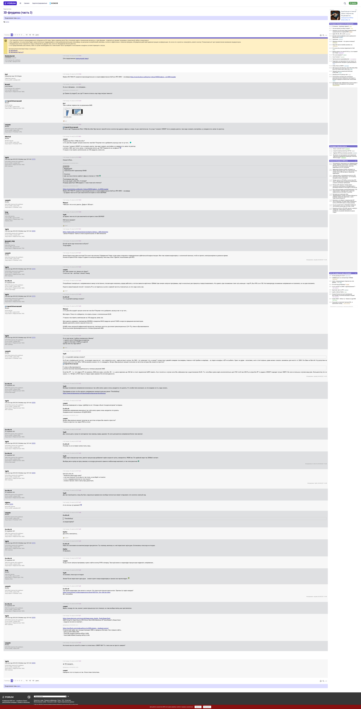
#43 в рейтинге (16, 88)
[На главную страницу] (10, 3)
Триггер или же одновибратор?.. (341, 59)
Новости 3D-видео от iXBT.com (339, 161)
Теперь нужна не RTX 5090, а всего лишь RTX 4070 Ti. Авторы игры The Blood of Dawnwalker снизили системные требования (345, 181)
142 (30, 35)
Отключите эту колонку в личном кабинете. (341, 306)
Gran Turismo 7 (336, 57)
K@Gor (66, 537)
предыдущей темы (82, 58)
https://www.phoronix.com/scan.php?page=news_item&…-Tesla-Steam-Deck (86, 618)
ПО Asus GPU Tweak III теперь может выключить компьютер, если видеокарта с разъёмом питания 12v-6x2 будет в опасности (345, 186)
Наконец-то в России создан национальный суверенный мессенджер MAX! (344, 31)
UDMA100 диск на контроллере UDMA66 (342, 277)
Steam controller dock (339, 149)
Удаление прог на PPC (338, 290)
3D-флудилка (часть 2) (16, 52)
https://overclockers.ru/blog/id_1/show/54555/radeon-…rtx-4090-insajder (153, 77)
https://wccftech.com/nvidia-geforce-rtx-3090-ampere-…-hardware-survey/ (86, 628)
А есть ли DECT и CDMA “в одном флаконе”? (343, 286)
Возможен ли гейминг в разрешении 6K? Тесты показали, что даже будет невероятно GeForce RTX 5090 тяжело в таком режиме (344, 201)
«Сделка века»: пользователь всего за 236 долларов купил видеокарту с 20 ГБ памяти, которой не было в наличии (344, 177)
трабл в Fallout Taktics (338, 292)
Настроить (207, 707)
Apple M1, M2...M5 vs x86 (339, 34)
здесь (18, 18)
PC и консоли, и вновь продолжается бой (344, 48)
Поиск (59, 700)
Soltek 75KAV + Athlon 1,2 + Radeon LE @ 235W (344, 298)
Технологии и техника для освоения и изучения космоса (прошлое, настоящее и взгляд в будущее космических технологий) (344, 78)
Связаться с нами (38, 700)
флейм (7, 22)
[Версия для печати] (320, 35)
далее (37, 35)
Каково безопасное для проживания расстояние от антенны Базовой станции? (343, 294)
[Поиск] (345, 3)
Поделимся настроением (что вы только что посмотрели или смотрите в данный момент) (344, 61)
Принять (198, 707)
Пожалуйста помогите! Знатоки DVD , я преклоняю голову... (342, 303)
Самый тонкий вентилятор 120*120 (342, 151)
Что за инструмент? (338, 55)
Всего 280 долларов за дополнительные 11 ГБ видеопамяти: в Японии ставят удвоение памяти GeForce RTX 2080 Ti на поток (345, 191)
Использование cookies (40, 702)
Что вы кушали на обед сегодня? (341, 28)
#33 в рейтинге (19, 285)
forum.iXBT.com (69, 704)
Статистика (68, 700)
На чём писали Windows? (339, 284)
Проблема (335, 39)
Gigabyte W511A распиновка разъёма (342, 153)
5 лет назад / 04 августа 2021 (72, 55)
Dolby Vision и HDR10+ (338, 65)
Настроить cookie (52, 702)
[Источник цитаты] (85, 141)
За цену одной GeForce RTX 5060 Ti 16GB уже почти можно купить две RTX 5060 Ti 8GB (344, 205)
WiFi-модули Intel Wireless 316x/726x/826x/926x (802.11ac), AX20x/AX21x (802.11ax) (345, 68)
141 (27, 35)
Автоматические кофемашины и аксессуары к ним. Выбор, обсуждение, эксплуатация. (345, 83)
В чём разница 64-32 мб (338, 275)
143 (33, 35)
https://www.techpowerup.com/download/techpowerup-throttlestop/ (84, 393)
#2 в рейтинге (19, 161)
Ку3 (66, 121)
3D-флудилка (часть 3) (18, 12)
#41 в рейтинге (19, 128)
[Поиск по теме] (323, 35)
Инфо (324, 55)
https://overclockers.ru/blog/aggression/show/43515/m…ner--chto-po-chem (86, 592)
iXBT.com (36, 704)
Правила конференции (50, 700)
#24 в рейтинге (16, 60)
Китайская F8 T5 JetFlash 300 (340, 74)
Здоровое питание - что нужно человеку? (344, 41)
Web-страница (9, 166)
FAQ (63, 700)
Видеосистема (7, 9)
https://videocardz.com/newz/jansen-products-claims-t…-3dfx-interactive (85, 232)
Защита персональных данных (65, 702)
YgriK (66, 225)
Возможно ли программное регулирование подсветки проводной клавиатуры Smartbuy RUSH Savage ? (345, 156)
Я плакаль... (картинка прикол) (341, 26)
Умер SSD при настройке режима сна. (343, 44)
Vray (66, 347)
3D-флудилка (13, 50)
